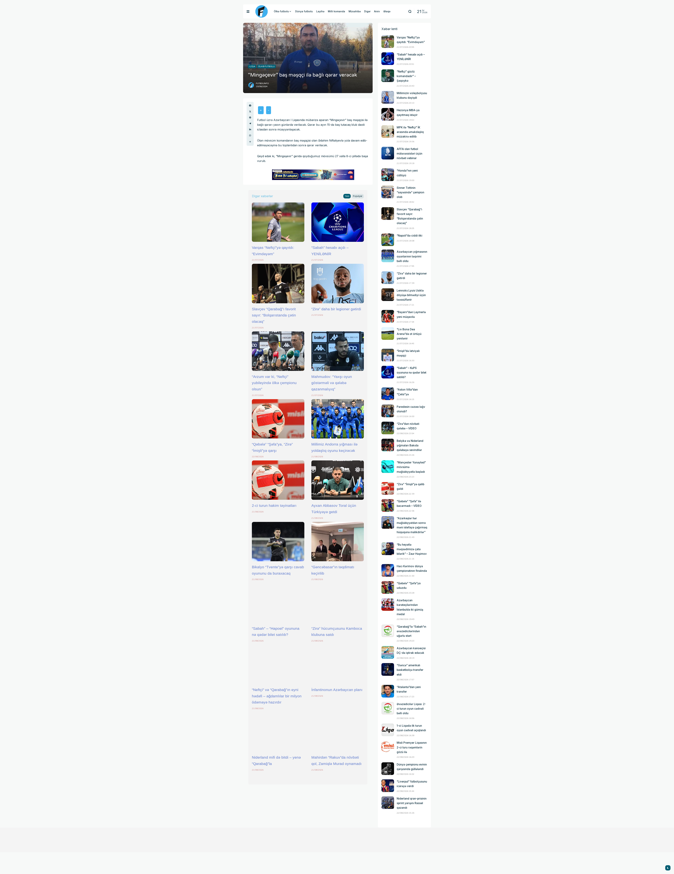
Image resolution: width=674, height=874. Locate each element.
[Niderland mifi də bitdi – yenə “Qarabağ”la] (278, 732)
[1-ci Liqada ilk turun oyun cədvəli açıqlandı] (387, 730)
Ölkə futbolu (266, 66)
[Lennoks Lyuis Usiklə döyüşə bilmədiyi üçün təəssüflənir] (387, 294)
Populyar (357, 196)
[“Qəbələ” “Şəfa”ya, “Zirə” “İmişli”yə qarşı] (278, 418)
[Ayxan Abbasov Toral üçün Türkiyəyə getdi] (337, 480)
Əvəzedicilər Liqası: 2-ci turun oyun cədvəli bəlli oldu (411, 708)
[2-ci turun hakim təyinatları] (278, 480)
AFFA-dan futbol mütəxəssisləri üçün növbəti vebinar (409, 153)
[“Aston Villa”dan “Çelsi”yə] (387, 393)
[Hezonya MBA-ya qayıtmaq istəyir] (387, 114)
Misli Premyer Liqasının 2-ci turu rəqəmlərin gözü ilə (412, 747)
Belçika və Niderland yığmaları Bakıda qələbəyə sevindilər (410, 445)
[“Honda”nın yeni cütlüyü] (387, 174)
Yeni (347, 196)
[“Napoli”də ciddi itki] (387, 239)
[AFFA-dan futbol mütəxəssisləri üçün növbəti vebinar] (387, 153)
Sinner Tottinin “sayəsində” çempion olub (410, 192)
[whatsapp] (250, 135)
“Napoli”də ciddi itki (409, 235)
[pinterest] (250, 117)
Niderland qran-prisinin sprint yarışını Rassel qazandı (412, 803)
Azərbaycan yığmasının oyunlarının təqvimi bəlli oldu (412, 256)
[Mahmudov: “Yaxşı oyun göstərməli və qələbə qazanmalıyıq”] (337, 351)
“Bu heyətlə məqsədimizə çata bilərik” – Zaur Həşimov (412, 549)
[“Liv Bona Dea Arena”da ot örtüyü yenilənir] (387, 333)
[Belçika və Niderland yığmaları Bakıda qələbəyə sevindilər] (387, 445)
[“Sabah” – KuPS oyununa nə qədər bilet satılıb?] (387, 372)
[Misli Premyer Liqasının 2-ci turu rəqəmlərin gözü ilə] (387, 747)
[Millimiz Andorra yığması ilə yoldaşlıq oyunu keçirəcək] (337, 418)
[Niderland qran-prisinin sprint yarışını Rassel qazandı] (387, 802)
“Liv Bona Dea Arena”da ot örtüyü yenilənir (409, 334)
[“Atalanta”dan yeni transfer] (387, 691)
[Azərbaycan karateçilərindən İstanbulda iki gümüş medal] (387, 604)
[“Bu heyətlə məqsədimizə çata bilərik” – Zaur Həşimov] (387, 548)
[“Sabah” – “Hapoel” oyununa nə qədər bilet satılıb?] (278, 603)
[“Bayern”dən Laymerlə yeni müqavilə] (387, 316)
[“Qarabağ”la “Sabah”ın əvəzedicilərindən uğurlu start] (387, 630)
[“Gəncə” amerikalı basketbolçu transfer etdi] (387, 669)
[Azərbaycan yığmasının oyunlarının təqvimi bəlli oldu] (387, 256)
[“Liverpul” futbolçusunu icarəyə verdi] (387, 785)
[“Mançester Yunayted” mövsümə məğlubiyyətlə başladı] (387, 466)
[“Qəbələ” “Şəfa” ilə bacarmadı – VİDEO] (387, 505)
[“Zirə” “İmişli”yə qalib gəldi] (387, 488)
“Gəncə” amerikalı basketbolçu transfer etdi (410, 670)
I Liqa (252, 66)
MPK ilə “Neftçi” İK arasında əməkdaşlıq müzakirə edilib (410, 132)
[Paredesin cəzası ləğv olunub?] (387, 411)
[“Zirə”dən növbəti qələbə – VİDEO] (387, 428)
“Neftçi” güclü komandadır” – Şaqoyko (406, 76)
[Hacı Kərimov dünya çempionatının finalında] (387, 570)
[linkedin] (250, 129)
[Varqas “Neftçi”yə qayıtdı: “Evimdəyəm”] (278, 222)
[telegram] (250, 123)
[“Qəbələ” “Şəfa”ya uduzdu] (387, 587)
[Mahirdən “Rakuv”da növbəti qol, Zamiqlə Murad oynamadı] (337, 732)
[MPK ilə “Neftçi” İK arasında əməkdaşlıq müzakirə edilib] (387, 131)
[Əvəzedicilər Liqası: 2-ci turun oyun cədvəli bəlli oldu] (387, 708)
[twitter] (250, 111)
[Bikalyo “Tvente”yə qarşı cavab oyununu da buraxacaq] (278, 541)
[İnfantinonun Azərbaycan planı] (337, 664)
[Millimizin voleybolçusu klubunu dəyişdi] (387, 97)
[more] (250, 141)
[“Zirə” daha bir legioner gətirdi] (337, 283)
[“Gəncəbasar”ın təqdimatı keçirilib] (337, 541)
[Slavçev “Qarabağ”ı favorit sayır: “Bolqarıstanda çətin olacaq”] (278, 283)
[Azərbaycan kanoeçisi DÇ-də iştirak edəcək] (387, 652)
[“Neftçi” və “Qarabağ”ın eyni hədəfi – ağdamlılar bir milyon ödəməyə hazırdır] (278, 664)
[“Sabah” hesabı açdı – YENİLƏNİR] (337, 222)
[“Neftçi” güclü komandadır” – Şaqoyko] (387, 75)
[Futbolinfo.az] (262, 11)
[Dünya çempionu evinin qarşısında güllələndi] (387, 768)
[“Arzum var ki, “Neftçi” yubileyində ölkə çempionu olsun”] (278, 351)
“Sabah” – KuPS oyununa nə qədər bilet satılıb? (411, 372)
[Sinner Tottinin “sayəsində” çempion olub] (387, 192)
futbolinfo (262, 83)
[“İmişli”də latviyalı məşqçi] (387, 355)
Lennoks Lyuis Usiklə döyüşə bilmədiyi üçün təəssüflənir (411, 295)
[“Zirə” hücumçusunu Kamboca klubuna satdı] (337, 603)
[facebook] (250, 105)
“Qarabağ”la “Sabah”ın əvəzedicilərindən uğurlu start (411, 631)
